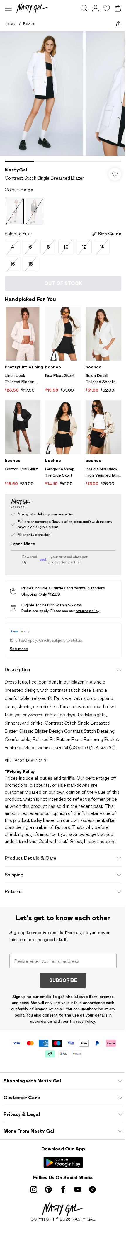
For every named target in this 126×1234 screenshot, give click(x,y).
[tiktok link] (92, 1189)
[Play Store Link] (63, 1162)
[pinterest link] (48, 1189)
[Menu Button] (8, 8)
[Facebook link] (63, 1189)
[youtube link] (77, 1189)
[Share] (118, 23)
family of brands (32, 1009)
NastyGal (16, 169)
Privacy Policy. (83, 1021)
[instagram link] (33, 1189)
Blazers (29, 24)
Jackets (10, 24)
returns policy (87, 611)
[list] (63, 96)
